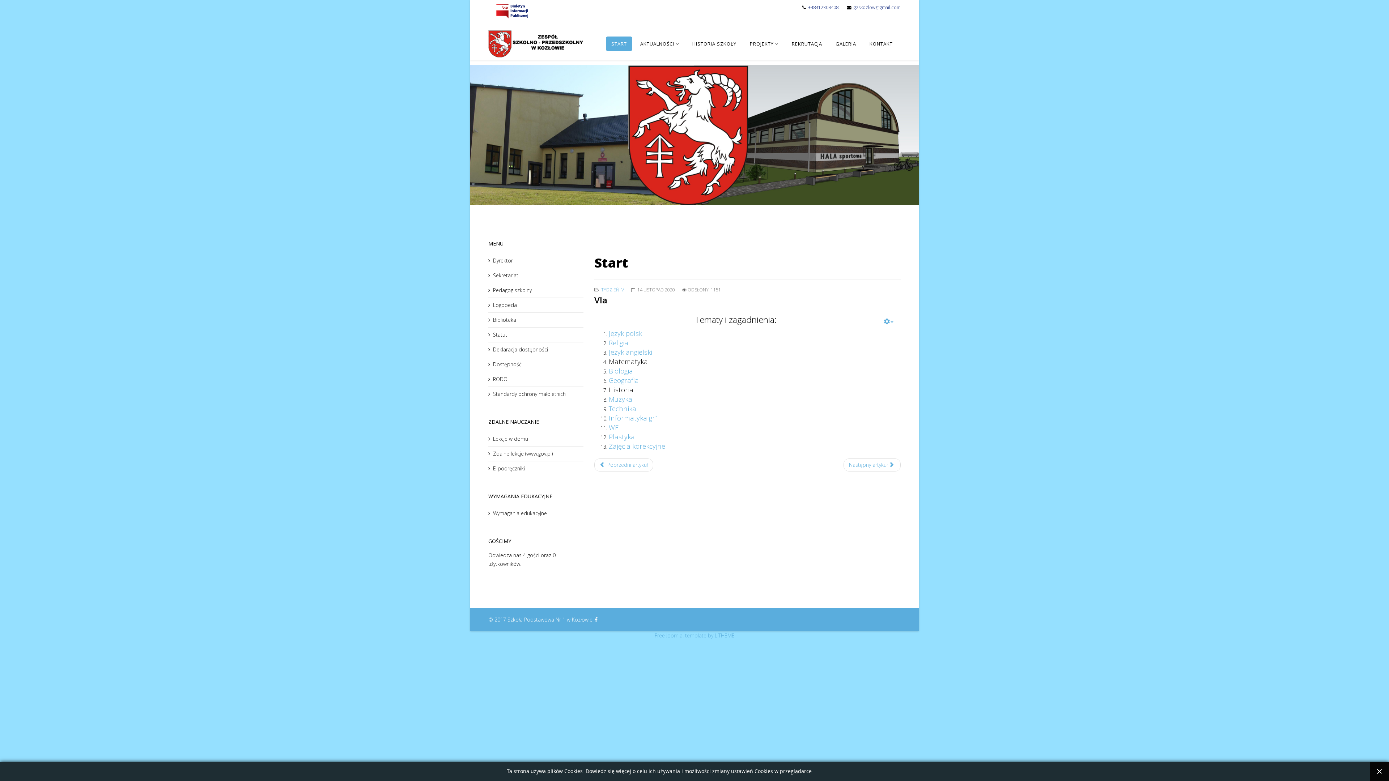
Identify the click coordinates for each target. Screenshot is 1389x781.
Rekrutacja (807, 43)
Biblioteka (504, 319)
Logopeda (505, 305)
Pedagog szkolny (512, 290)
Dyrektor (503, 260)
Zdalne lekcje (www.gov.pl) (523, 453)
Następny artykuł (869, 464)
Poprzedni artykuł (627, 464)
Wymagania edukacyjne (520, 513)
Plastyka (622, 436)
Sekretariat (505, 275)
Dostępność (507, 364)
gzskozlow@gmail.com (877, 7)
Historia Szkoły (714, 43)
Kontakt (881, 43)
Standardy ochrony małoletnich (529, 393)
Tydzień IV (612, 290)
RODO (500, 379)
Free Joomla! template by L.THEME (695, 635)
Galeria (846, 43)
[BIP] (512, 10)
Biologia (621, 370)
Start (619, 43)
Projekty (762, 43)
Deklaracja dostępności (520, 349)
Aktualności (657, 43)
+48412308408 (823, 7)
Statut (500, 334)
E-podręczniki (509, 468)
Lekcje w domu (510, 438)
